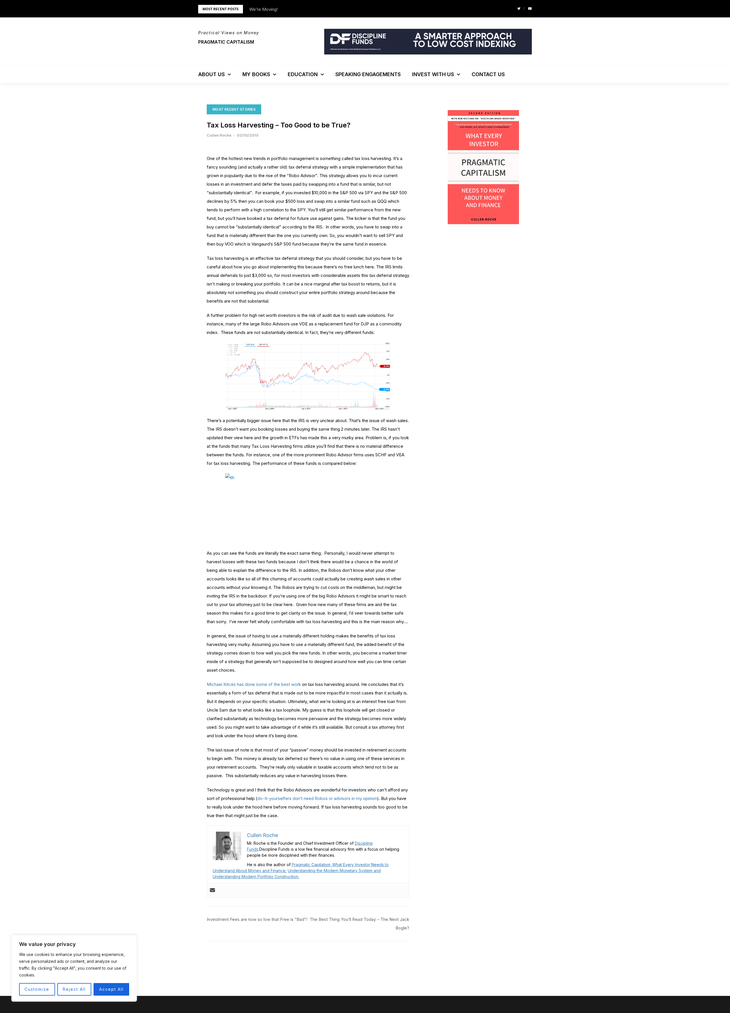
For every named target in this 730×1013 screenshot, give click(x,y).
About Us (211, 74)
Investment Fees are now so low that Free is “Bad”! (257, 919)
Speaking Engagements (368, 74)
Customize (37, 989)
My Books (256, 74)
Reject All (74, 989)
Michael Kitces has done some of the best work (254, 684)
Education (303, 74)
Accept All (111, 989)
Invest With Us (433, 74)
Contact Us (488, 74)
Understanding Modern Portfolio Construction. (256, 876)
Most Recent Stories (234, 109)
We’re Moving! (263, 9)
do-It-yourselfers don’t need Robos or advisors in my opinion (317, 798)
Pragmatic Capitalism (226, 42)
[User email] (212, 890)
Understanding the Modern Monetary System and (334, 870)
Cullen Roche (219, 135)
